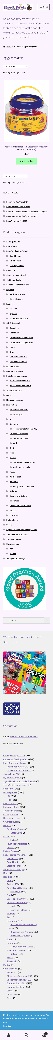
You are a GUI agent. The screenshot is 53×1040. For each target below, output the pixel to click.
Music (12, 472)
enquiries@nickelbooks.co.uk (24, 736)
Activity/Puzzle (13, 241)
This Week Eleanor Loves (17, 534)
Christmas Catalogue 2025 (18, 284)
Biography (14, 424)
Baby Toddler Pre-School (17, 251)
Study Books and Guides (23, 486)
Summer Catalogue (18, 361)
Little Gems (18, 299)
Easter (12, 347)
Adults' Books (12, 246)
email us (31, 23)
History (13, 457)
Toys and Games (13, 539)
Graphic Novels (13, 366)
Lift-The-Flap (15, 260)
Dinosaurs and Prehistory (24, 462)
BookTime (10, 270)
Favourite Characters (19, 318)
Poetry (9, 524)
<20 (11, 548)
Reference (14, 481)
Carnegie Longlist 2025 (16, 275)
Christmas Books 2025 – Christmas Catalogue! (26, 211)
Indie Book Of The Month (20, 385)
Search (26, 1035)
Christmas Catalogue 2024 (21, 342)
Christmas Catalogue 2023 (21, 337)
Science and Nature (18, 496)
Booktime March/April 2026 (18, 206)
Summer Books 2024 (18, 356)
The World (14, 515)
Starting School (17, 265)
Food (12, 453)
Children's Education (19, 433)
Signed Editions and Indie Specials (21, 529)
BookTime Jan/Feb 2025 (16, 221)
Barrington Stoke (17, 294)
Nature (16, 500)
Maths (15, 443)
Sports (13, 510)
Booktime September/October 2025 (21, 216)
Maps (8, 395)
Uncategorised (12, 544)
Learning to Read (20, 438)
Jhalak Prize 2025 (13, 390)
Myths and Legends (14, 400)
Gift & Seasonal (13, 323)
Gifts (12, 352)
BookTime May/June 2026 (17, 202)
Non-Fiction (11, 405)
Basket (40, 1033)
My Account (9, 1035)
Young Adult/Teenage (15, 558)
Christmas (14, 332)
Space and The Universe (20, 505)
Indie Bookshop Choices (16, 376)
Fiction (9, 304)
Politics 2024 (15, 477)
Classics (13, 308)
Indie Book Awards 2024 (20, 380)
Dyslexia (10, 289)
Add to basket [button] (26, 161)
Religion (13, 491)
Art (11, 419)
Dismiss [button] (7, 1026)
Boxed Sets (14, 328)
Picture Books (12, 520)
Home (9, 46)
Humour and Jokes (14, 371)
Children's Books (13, 280)
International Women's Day (25, 429)
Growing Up (18, 414)
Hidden (13, 553)
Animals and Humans (19, 409)
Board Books (15, 256)
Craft (12, 448)
